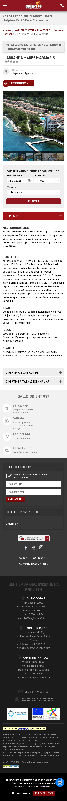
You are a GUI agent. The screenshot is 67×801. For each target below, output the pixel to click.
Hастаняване (14, 175)
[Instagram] (41, 548)
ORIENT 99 (12, 523)
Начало (7, 30)
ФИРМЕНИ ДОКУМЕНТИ (32, 564)
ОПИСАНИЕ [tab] (12, 216)
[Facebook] (26, 549)
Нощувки (40, 175)
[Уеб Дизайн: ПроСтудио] (11, 766)
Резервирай (20, 83)
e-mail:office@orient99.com (33, 618)
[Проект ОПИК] (46, 714)
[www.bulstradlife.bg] (24, 729)
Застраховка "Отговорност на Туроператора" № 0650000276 (37, 699)
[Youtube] (33, 549)
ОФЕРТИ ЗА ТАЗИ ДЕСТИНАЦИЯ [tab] (27, 381)
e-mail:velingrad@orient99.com (33, 677)
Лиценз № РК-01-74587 (37, 691)
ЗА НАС (23, 558)
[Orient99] (33, 5)
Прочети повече (21, 793)
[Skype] (34, 540)
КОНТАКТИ (39, 558)
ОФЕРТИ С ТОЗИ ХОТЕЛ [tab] (21, 372)
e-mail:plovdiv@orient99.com (33, 648)
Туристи (11, 187)
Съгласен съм (44, 793)
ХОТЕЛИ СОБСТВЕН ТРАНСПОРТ (32, 30)
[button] (59, 125)
